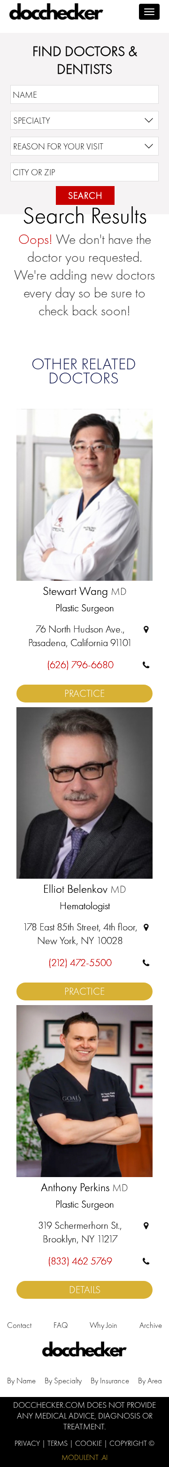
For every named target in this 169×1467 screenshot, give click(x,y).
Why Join (103, 1325)
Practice (84, 693)
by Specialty (63, 1380)
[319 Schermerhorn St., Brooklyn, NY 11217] (146, 1225)
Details (84, 1289)
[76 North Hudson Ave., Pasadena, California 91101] (146, 629)
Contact (19, 1325)
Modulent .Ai (84, 1457)
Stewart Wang (85, 592)
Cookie (89, 1443)
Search (85, 195)
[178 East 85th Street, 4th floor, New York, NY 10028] (146, 927)
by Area (150, 1380)
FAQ (61, 1325)
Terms (58, 1443)
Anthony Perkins (84, 1188)
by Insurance (110, 1380)
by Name (21, 1380)
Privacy (28, 1443)
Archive (150, 1325)
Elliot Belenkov (84, 889)
